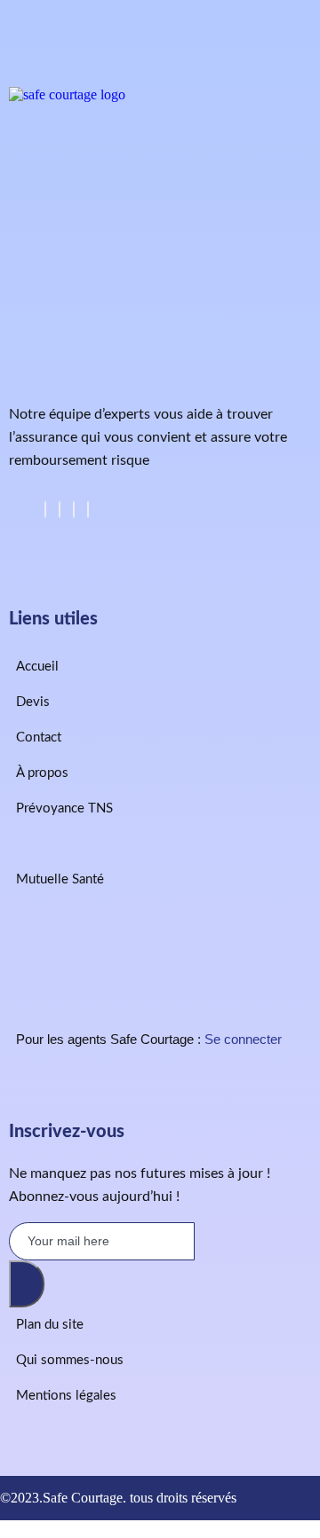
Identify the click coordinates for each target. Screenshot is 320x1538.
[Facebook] (45, 509)
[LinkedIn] (74, 509)
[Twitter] (59, 509)
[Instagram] (88, 509)
